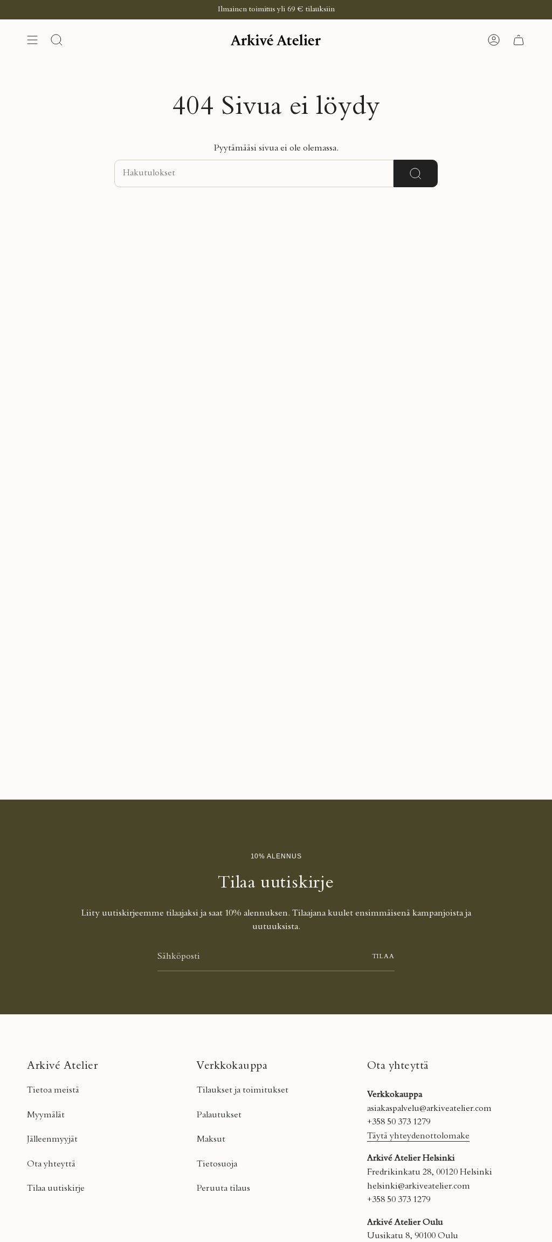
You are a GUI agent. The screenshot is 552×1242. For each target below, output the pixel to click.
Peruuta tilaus (223, 1188)
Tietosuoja (217, 1164)
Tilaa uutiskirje (56, 1188)
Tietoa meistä (53, 1090)
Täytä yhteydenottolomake (418, 1136)
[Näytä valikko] (32, 40)
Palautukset (219, 1115)
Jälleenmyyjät (52, 1139)
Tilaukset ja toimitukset (242, 1090)
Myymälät (46, 1115)
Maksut (211, 1139)
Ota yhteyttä (51, 1164)
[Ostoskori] (518, 40)
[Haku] (416, 173)
